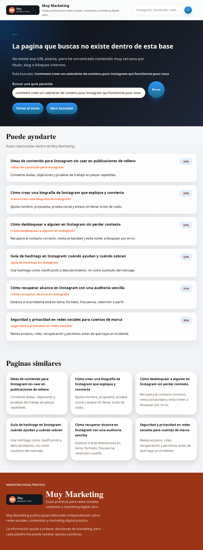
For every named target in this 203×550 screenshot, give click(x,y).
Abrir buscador (62, 108)
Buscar (156, 89)
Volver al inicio (27, 108)
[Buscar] (188, 10)
